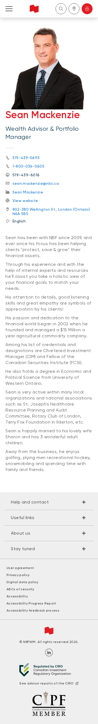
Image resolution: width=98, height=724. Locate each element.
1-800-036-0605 (28, 166)
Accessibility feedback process (33, 610)
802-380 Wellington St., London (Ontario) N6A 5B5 (51, 211)
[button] (49, 502)
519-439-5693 (26, 158)
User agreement (20, 568)
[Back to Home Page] (34, 9)
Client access (87, 8)
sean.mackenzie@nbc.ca (36, 183)
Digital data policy (22, 582)
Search (61, 8)
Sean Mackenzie (28, 192)
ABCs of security (20, 589)
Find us (74, 8)
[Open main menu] (9, 8)
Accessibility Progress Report (31, 603)
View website (25, 200)
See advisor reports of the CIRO (46, 683)
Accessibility (17, 596)
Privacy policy (18, 575)
